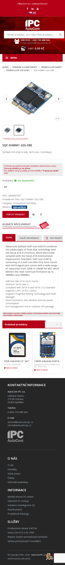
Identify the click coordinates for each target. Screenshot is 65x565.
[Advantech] (19, 206)
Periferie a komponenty (24, 67)
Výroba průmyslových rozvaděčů (24, 541)
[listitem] (8, 130)
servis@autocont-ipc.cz (19, 425)
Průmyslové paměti (51, 67)
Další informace (29, 238)
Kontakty (12, 469)
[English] (34, 12)
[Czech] (30, 12)
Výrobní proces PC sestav (20, 496)
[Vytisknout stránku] (33, 214)
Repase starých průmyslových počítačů (27, 536)
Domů (5, 67)
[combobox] (34, 34)
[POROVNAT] (5, 187)
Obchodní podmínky (18, 482)
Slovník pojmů (15, 509)
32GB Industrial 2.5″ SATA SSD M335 (17, 361)
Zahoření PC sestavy (18, 500)
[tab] (8, 237)
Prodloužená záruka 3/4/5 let (22, 528)
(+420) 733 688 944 (17, 412)
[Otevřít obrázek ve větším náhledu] (32, 99)
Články (11, 477)
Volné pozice (14, 473)
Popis (9, 237)
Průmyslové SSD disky (18, 70)
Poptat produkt (15, 214)
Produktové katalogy (18, 513)
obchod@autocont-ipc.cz (20, 422)
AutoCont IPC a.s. (39, 554)
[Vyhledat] (60, 34)
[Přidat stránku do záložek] (40, 214)
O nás (11, 465)
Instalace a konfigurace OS (21, 505)
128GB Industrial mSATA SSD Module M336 (47, 361)
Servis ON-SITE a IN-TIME (21, 532)
